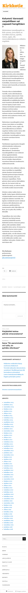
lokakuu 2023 (8, 409)
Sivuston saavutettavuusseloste (12, 389)
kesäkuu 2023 (8, 415)
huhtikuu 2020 (8, 492)
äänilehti (5, 577)
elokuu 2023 (7, 413)
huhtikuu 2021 (8, 468)
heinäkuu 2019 (8, 512)
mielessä (5, 554)
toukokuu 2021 (8, 466)
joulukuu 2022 (8, 428)
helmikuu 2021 (8, 472)
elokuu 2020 (7, 485)
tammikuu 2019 (8, 525)
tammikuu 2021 (8, 474)
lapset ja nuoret (7, 562)
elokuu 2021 (7, 461)
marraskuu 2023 (9, 407)
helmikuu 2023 (8, 424)
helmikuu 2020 (8, 496)
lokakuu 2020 (8, 481)
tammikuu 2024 (9, 402)
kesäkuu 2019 (8, 514)
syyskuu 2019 (8, 507)
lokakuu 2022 (8, 433)
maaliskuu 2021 (8, 470)
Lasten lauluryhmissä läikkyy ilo (14, 374)
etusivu (4, 546)
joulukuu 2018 (8, 527)
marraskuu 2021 (9, 455)
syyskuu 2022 (8, 435)
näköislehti (5, 573)
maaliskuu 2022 (9, 446)
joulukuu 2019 (8, 501)
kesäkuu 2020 (8, 487)
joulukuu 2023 (8, 404)
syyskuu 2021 (8, 459)
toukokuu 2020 (8, 490)
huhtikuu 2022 (8, 444)
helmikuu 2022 (8, 448)
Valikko (5, 11)
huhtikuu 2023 (8, 420)
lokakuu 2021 (8, 457)
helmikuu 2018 (8, 529)
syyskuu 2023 (8, 411)
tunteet (24, 287)
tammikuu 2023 (9, 426)
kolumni (10, 287)
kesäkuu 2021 (8, 463)
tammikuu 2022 (9, 450)
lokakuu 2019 (8, 505)
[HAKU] (24, 538)
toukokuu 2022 (8, 442)
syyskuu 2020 (8, 483)
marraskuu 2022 (9, 431)
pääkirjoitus (5, 569)
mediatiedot (6, 585)
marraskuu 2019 (9, 503)
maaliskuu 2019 (8, 520)
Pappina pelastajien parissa (12, 376)
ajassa (4, 550)
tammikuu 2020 (9, 498)
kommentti (20, 316)
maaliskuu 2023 (8, 422)
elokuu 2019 (7, 509)
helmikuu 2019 (8, 522)
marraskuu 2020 (9, 479)
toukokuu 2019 (8, 516)
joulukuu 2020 (8, 477)
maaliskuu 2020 (9, 494)
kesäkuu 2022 (8, 439)
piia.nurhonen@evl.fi (8, 257)
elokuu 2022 (7, 437)
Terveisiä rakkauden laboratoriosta (14, 368)
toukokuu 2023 (8, 418)
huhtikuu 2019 (8, 518)
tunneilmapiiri (17, 287)
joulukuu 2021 (8, 452)
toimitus (4, 581)
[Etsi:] (12, 539)
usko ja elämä (6, 558)
